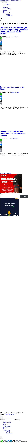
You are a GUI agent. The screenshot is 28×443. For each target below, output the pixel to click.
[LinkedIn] (14, 44)
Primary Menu (4, 2)
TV (4, 6)
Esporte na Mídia (7, 8)
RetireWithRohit (10, 414)
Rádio (4, 11)
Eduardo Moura (15, 36)
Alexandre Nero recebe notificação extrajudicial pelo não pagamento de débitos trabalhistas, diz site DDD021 (14, 31)
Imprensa (5, 10)
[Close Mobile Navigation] (0, 20)
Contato (8, 14)
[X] (14, 45)
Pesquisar (2, 193)
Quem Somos (9, 15)
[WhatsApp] (14, 38)
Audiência (5, 7)
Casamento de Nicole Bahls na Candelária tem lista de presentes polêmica (12, 133)
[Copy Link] (14, 40)
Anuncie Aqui (6, 12)
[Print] (14, 47)
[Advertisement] (14, 230)
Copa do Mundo (7, 4)
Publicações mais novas (5, 173)
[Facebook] (14, 42)
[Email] (14, 49)
